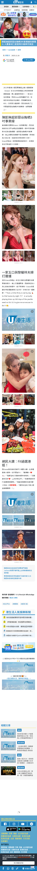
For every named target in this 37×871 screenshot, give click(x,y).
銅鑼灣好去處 (6, 836)
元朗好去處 (16, 836)
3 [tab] (18, 12)
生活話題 (11, 50)
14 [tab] (18, 17)
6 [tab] (24, 12)
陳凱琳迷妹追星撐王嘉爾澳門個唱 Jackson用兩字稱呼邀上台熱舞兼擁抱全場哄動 (18, 570)
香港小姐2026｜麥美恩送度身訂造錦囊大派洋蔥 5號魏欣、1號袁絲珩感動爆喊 (25, 761)
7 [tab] (14, 14)
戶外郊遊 (26, 838)
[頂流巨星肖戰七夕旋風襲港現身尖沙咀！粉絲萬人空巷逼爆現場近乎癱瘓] (8, 737)
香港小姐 (25, 604)
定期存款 (32, 10)
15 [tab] (20, 17)
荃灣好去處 (26, 836)
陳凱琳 (15, 604)
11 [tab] (22, 14)
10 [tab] (20, 14)
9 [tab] (18, 14)
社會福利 (4, 841)
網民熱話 (4, 847)
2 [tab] (16, 12)
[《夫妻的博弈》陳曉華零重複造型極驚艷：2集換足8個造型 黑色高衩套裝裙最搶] (8, 749)
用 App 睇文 (29, 60)
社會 (12, 838)
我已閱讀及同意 (18, 863)
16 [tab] (22, 17)
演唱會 (6, 6)
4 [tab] (20, 12)
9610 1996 (13, 597)
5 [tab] (22, 12)
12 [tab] (24, 14)
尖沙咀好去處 (23, 833)
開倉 (15, 833)
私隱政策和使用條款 (24, 857)
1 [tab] (14, 12)
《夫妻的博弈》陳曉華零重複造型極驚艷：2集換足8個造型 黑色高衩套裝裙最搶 (25, 749)
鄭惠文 (7, 55)
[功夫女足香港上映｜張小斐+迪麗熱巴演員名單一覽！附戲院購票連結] (8, 774)
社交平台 (7, 604)
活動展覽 (4, 833)
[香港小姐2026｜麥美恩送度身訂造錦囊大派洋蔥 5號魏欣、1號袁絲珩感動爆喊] (8, 762)
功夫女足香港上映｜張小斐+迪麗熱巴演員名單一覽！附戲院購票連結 (25, 774)
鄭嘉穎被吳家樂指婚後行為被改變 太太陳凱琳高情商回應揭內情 (17, 577)
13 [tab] (16, 17)
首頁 (4, 50)
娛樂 (19, 50)
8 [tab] (16, 14)
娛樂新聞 (25, 10)
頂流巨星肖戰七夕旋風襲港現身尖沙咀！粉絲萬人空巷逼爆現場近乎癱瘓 (25, 737)
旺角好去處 (5, 838)
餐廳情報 (18, 838)
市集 (10, 833)
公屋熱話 (17, 10)
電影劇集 (21, 742)
